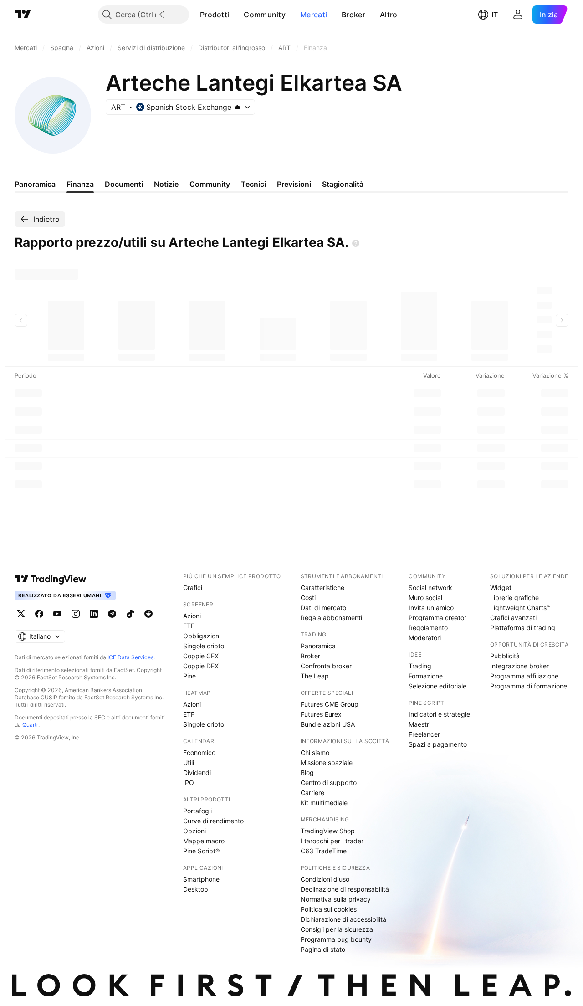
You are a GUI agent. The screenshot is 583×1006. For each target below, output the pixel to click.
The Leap (315, 676)
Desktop (195, 889)
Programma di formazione (528, 686)
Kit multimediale (324, 802)
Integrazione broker (519, 666)
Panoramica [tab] (35, 184)
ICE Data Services (130, 657)
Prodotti (214, 14)
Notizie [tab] (166, 184)
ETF (188, 626)
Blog (307, 772)
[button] (236, 14)
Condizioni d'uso (325, 879)
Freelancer (424, 734)
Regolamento (428, 627)
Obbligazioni (201, 636)
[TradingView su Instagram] (75, 613)
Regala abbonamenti (331, 617)
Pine (189, 676)
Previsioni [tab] (294, 184)
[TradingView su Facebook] (39, 613)
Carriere (312, 792)
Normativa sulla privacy (336, 899)
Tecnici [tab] (253, 184)
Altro (389, 14)
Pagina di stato (323, 949)
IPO (188, 782)
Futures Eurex (321, 714)
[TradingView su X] (21, 613)
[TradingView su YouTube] (57, 613)
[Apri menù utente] (518, 14)
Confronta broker (326, 666)
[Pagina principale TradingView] (23, 14)
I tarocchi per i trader (332, 841)
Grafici (192, 587)
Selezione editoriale (437, 686)
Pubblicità (505, 656)
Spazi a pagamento (438, 744)
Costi (308, 597)
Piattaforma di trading (522, 627)
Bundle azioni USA (328, 724)
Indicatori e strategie (439, 714)
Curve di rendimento (213, 821)
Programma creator (437, 617)
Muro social (425, 597)
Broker (353, 14)
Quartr (30, 724)
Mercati (313, 14)
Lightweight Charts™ (520, 607)
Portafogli (197, 811)
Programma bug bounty (336, 939)
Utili (188, 762)
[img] (237, 107)
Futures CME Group (329, 704)
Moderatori (425, 638)
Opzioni (194, 831)
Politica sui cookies (329, 909)
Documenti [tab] (124, 184)
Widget (500, 587)
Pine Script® (201, 851)
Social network (430, 587)
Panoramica (318, 646)
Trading (420, 666)
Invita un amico (431, 607)
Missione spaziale (327, 762)
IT (494, 14)
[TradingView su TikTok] (130, 613)
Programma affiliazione (524, 676)
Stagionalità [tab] (342, 184)
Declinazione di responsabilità (345, 889)
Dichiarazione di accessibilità (343, 919)
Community (265, 14)
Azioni (192, 616)
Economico (199, 752)
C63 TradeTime (324, 851)
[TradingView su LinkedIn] (93, 613)
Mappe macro (204, 841)
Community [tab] (209, 184)
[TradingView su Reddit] (148, 613)
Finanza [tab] (80, 184)
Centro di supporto (329, 782)
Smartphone (201, 879)
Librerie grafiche (514, 597)
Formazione (426, 676)
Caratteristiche (322, 587)
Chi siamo (315, 752)
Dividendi (197, 772)
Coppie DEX (201, 666)
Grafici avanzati (513, 617)
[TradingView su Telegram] (112, 613)
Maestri (419, 724)
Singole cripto (203, 646)
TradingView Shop (328, 831)
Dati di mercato (323, 607)
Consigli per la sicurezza (337, 929)
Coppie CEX (201, 656)
